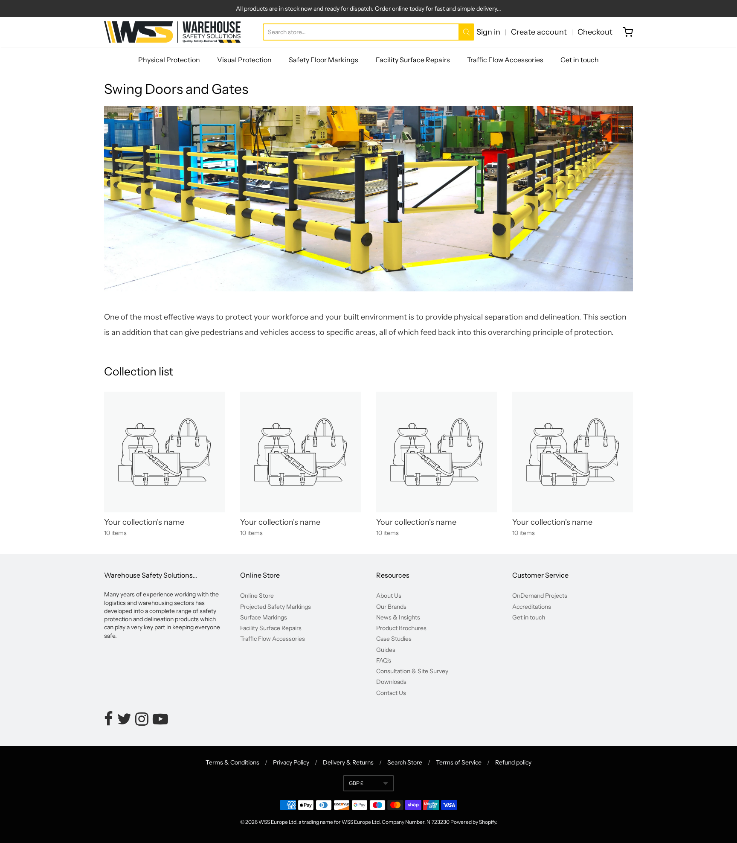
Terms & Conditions (232, 762)
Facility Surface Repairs (413, 59)
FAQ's (383, 660)
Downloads (391, 682)
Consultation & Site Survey (412, 671)
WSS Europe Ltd (277, 822)
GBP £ (356, 783)
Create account (539, 32)
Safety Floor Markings (323, 59)
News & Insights (398, 617)
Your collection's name (144, 522)
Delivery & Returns (348, 762)
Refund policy (513, 762)
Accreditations (531, 606)
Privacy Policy (291, 762)
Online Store (257, 595)
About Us (388, 595)
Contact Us (391, 693)
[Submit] (466, 32)
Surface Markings (263, 617)
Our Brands (391, 606)
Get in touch (579, 59)
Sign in (488, 32)
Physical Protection (169, 59)
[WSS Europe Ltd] (172, 32)
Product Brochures (401, 628)
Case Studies (394, 638)
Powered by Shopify (473, 822)
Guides (385, 650)
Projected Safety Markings (275, 606)
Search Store (404, 762)
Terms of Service (459, 762)
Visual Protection (244, 59)
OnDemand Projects (539, 595)
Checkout (594, 32)
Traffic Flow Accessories (505, 59)
